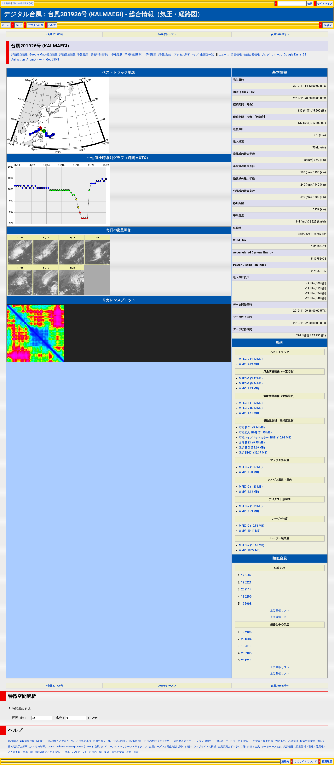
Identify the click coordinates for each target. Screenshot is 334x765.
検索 (309, 3)
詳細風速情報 (67, 54)
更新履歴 (327, 761)
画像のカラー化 (102, 740)
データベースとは (272, 746)
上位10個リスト (279, 610)
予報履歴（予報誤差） (159, 54)
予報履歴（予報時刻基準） (127, 54)
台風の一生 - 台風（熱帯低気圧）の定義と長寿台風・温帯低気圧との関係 (257, 740)
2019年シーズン (167, 34)
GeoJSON (52, 59)
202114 (246, 589)
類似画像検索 (307, 740)
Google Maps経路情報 (43, 54)
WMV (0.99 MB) (249, 511)
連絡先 (285, 761)
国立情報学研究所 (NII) (23, 3)
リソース (276, 54)
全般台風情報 (252, 54)
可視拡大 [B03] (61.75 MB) (255, 432)
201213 (246, 660)
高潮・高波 (132, 752)
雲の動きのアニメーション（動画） (194, 740)
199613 (246, 646)
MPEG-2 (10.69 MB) (251, 545)
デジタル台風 (35, 25)
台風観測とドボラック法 (231, 746)
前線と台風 (253, 746)
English (328, 25)
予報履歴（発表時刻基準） (93, 54)
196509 (246, 575)
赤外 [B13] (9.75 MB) (252, 442)
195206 (246, 596)
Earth (18, 25)
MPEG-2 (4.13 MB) (251, 359)
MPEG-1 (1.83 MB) (251, 403)
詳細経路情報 (19, 54)
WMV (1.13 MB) (249, 491)
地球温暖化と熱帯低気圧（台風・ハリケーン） (61, 752)
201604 (246, 639)
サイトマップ (324, 3)
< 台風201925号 (54, 34)
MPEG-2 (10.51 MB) (251, 525)
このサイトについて (305, 761)
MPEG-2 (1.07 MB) (251, 467)
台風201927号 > (280, 34)
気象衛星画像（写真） (32, 740)
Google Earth (292, 54)
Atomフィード (35, 59)
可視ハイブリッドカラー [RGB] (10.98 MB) (265, 437)
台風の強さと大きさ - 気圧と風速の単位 (68, 740)
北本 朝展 (6, 3)
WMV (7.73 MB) (249, 388)
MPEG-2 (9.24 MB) (251, 383)
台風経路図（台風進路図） (127, 740)
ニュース (223, 54)
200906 (246, 653)
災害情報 (236, 54)
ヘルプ (52, 25)
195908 (246, 604)
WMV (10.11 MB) (250, 530)
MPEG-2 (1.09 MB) (251, 506)
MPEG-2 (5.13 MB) (251, 408)
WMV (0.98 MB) (249, 472)
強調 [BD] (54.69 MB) (252, 447)
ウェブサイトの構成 (204, 746)
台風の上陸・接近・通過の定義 (106, 752)
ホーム (5, 25)
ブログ (265, 54)
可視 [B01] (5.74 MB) (252, 427)
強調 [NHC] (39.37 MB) (253, 452)
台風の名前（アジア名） (158, 740)
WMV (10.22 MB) (250, 550)
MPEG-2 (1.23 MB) (251, 486)
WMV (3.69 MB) (249, 364)
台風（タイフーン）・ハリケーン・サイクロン (121, 746)
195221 (246, 582)
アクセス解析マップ (186, 54)
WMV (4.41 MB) (249, 413)
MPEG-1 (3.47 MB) (251, 378)
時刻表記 (13, 740)
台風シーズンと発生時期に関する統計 (170, 746)
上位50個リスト (279, 617)
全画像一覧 (207, 54)
